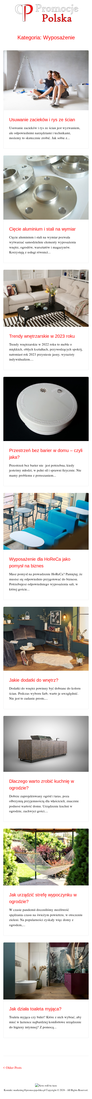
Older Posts (12, 1067)
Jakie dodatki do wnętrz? (33, 680)
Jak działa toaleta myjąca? (35, 1008)
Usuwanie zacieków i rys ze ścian (42, 119)
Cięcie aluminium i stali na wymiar (42, 229)
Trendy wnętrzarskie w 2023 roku (42, 336)
